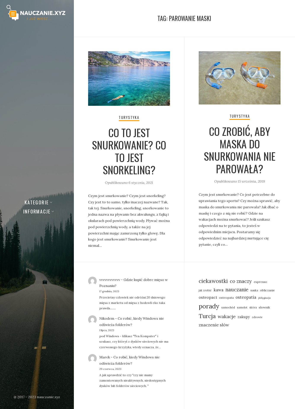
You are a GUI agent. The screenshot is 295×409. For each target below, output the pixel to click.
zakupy (244, 316)
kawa (219, 289)
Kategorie (37, 202)
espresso (260, 282)
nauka (254, 290)
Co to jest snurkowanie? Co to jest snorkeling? (129, 151)
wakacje (227, 316)
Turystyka (129, 117)
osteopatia (246, 297)
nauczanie (236, 289)
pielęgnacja (264, 297)
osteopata (226, 298)
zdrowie (257, 317)
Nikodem (106, 318)
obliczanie (267, 290)
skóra (253, 307)
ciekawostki (213, 280)
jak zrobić (205, 290)
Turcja (207, 316)
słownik (264, 307)
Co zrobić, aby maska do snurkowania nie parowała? (239, 150)
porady (209, 306)
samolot (242, 307)
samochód (228, 307)
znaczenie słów (214, 324)
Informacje (37, 211)
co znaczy (241, 281)
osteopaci (208, 297)
